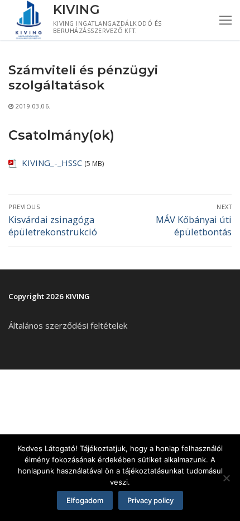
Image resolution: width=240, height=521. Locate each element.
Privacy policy (150, 500)
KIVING (76, 9)
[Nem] (226, 478)
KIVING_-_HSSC (52, 162)
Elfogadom (84, 500)
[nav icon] (225, 20)
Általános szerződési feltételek (67, 325)
